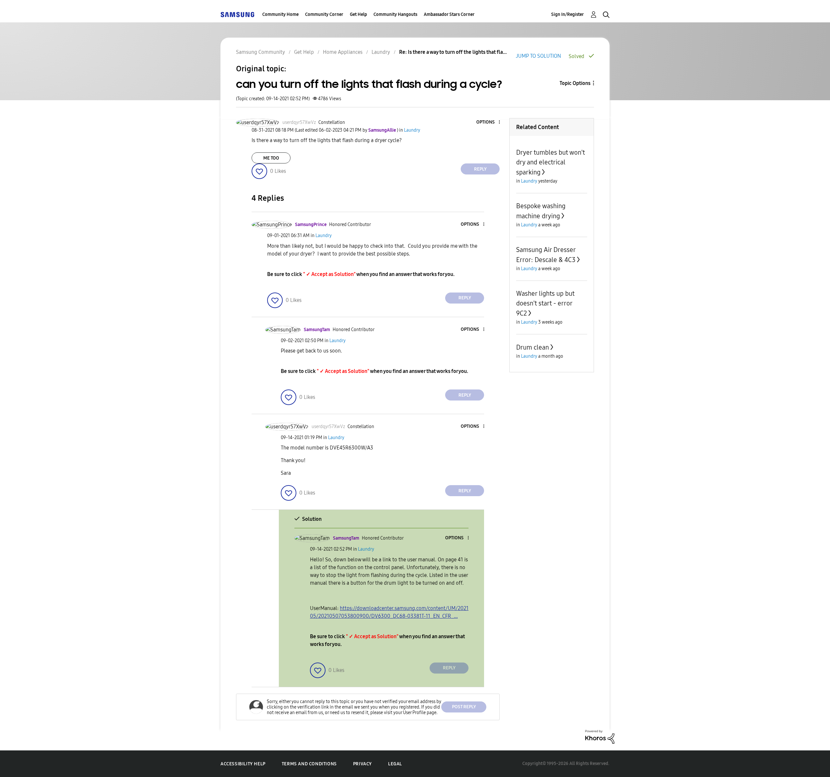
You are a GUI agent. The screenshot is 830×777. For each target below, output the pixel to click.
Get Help (358, 14)
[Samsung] (237, 14)
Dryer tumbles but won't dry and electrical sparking (550, 162)
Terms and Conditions (309, 764)
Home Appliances (342, 52)
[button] (488, 122)
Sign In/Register (567, 14)
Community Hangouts (395, 14)
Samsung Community (260, 52)
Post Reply (464, 707)
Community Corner (324, 14)
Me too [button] (271, 158)
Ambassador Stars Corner (449, 14)
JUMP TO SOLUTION (538, 56)
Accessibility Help (243, 764)
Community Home (280, 14)
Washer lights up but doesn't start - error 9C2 (545, 303)
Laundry (381, 52)
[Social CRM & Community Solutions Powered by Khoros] (599, 736)
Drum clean (532, 347)
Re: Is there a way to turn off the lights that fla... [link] (453, 52)
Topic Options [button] (575, 83)
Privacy (362, 764)
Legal (395, 764)
